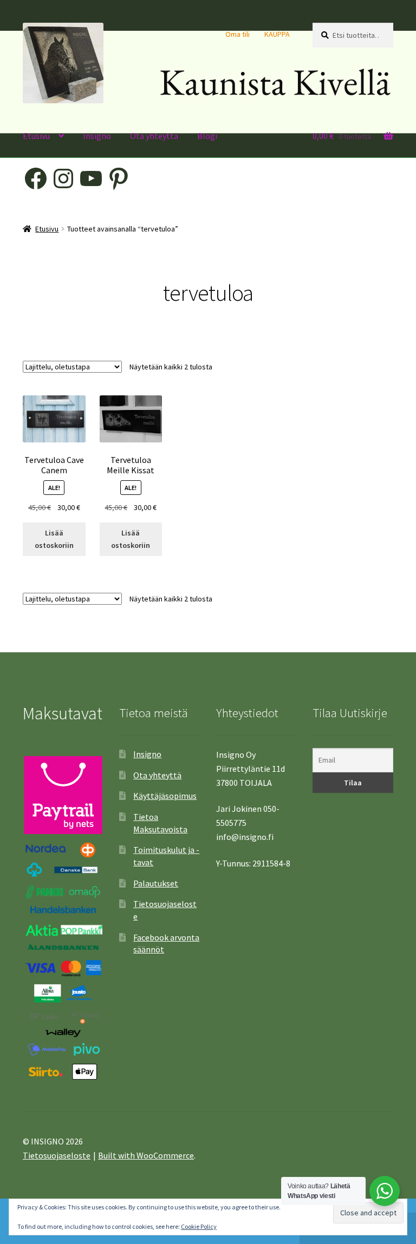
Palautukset (155, 883)
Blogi (207, 135)
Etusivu (36, 135)
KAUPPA (277, 34)
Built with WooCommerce (146, 1155)
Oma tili (237, 34)
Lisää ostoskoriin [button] (54, 539)
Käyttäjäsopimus (165, 795)
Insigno (97, 135)
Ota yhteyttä (154, 135)
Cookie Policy (199, 1226)
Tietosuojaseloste (56, 1155)
